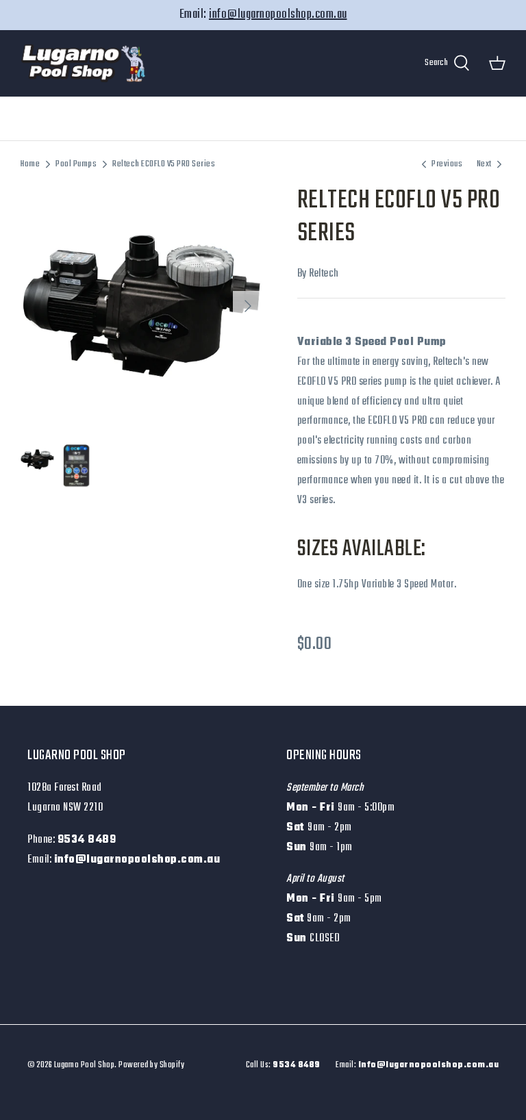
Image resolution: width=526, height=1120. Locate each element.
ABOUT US (359, 118)
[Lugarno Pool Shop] (84, 63)
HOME (83, 118)
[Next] (248, 306)
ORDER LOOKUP (283, 118)
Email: (417, 1065)
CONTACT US (430, 118)
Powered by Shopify (151, 1065)
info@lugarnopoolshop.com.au (278, 15)
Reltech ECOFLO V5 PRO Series (163, 164)
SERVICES (139, 118)
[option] (142, 306)
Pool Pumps (76, 164)
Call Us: (283, 1065)
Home (30, 164)
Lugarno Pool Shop (84, 1065)
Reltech (324, 274)
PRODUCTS (206, 118)
